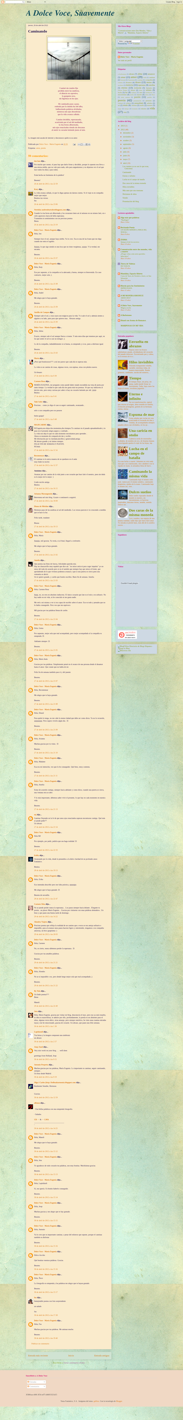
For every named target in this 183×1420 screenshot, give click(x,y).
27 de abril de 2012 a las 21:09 (46, 730)
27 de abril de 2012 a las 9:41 (45, 396)
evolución (137, 88)
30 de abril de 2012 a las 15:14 (46, 1197)
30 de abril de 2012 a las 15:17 (46, 1292)
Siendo (125, 198)
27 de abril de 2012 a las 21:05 (46, 650)
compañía (148, 80)
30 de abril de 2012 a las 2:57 (45, 1042)
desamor (129, 82)
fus (35, 1298)
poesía (43, 148)
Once (153, 94)
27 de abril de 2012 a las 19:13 (46, 527)
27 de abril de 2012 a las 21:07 (46, 681)
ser (119, 105)
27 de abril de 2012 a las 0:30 (45, 376)
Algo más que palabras (130, 218)
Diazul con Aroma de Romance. (133, 320)
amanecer (151, 74)
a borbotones (122, 74)
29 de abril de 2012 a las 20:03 (46, 934)
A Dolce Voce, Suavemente (70, 12)
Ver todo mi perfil (125, 61)
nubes (147, 94)
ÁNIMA (124, 240)
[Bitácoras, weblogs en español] (124, 651)
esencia (129, 85)
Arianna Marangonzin (43, 494)
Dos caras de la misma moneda (134, 183)
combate (140, 80)
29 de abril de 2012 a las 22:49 (46, 1006)
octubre (126, 140)
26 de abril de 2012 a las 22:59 (46, 184)
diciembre (127, 133)
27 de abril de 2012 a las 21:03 (46, 580)
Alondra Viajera (40, 922)
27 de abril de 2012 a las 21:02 (46, 555)
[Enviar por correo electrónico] (79, 144)
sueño (142, 105)
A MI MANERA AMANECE (132, 296)
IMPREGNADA (126, 288)
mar (140, 92)
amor (38, 148)
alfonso (37, 1103)
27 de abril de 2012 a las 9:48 (45, 419)
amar (123, 77)
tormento (135, 109)
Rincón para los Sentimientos (132, 286)
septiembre (127, 144)
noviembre (127, 137)
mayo (125, 159)
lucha (120, 92)
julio (125, 152)
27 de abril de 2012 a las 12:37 (46, 465)
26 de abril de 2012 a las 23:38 (46, 284)
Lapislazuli (38, 1032)
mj (35, 815)
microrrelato (122, 95)
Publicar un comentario (40, 1344)
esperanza (141, 85)
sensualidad (138, 103)
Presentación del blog (131, 201)
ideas (140, 90)
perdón (149, 97)
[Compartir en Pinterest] (89, 144)
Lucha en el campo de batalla (134, 180)
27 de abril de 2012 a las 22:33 (46, 850)
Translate (136, 44)
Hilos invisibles (128, 187)
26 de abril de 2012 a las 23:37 (46, 258)
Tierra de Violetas (128, 264)
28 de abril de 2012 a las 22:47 (46, 899)
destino (149, 82)
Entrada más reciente (38, 1355)
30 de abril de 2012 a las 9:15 (45, 1059)
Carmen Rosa (39, 381)
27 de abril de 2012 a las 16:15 (46, 488)
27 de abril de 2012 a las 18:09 (46, 501)
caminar (152, 77)
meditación (148, 92)
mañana (133, 92)
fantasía (149, 88)
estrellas (152, 85)
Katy (36, 189)
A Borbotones (126, 315)
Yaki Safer (38, 402)
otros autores (125, 97)
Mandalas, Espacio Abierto (131, 274)
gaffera (96, 1401)
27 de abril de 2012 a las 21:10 (46, 753)
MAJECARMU (40, 425)
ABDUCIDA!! (126, 298)
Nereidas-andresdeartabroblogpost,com (50, 210)
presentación (137, 101)
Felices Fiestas (122, 90)
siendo (125, 105)
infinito (149, 90)
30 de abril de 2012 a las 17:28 (46, 1315)
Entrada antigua (101, 1355)
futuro (133, 90)
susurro (149, 105)
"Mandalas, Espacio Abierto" (138, 33)
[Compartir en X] (84, 144)
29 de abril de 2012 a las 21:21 (46, 963)
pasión (137, 97)
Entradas (32, 1382)
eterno (124, 88)
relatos (128, 103)
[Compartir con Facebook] (86, 144)
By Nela (37, 991)
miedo (132, 94)
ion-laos (37, 161)
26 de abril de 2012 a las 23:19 (46, 225)
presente (149, 101)
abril (125, 163)
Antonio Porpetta (41, 1065)
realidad (120, 103)
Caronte (122, 80)
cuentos (120, 82)
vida (152, 108)
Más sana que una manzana (133, 191)
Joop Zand (38, 1047)
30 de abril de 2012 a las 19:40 (46, 1338)
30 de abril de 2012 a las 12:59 (46, 1097)
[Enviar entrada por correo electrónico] (74, 144)
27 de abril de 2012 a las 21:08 (46, 704)
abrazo (131, 74)
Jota (36, 1011)
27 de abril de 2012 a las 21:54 (46, 827)
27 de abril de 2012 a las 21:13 (46, 809)
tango (119, 109)
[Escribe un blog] (81, 144)
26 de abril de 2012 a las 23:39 (46, 307)
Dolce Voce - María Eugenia (50, 144)
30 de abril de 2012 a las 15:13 (46, 1174)
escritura (120, 85)
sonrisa (134, 105)
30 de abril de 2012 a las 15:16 (46, 1246)
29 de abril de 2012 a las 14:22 (46, 917)
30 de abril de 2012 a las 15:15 (46, 1221)
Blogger (119, 1401)
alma (140, 74)
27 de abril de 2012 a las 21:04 (46, 619)
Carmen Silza (39, 904)
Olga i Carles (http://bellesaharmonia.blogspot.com (55, 1083)
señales (149, 103)
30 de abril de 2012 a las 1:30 (45, 1026)
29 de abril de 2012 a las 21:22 (46, 986)
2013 (123, 126)
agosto (125, 148)
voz (125, 112)
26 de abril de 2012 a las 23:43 (46, 353)
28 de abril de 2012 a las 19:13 (46, 870)
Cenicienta (131, 80)
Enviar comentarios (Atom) (74, 1363)
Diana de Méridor (41, 506)
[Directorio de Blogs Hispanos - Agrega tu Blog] (136, 648)
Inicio (71, 1355)
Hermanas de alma (130, 194)
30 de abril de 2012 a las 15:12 (46, 1151)
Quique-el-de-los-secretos (130, 242)
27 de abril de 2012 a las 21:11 (45, 776)
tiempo (127, 109)
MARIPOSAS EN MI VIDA (132, 326)
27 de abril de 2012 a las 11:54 (45, 450)
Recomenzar (39, 456)
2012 (123, 130)
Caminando (127, 172)
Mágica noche (126, 308)
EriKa (36, 855)
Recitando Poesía (128, 228)
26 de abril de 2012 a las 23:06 (46, 204)
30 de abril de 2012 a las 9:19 (45, 1077)
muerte (139, 95)
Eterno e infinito (129, 176)
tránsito (143, 109)
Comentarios (34, 1386)
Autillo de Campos (41, 312)
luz (126, 92)
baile (144, 77)
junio (125, 156)
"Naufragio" (125, 220)
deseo (138, 82)
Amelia (37, 560)
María (36, 358)
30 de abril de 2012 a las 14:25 (46, 1128)
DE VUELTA (125, 266)
